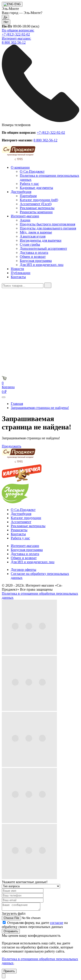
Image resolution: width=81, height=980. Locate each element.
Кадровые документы (36, 188)
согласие (56, 923)
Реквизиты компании (36, 212)
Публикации (20, 273)
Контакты (18, 277)
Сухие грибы (30, 244)
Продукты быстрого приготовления (47, 224)
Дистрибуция (21, 192)
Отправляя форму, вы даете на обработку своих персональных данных (35, 925)
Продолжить (11, 446)
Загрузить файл (13, 913)
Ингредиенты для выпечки (40, 240)
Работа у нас (29, 184)
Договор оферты (23, 570)
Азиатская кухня (32, 236)
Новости (17, 269)
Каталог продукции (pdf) (39, 200)
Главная (17, 404)
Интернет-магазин (25, 216)
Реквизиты (19, 530)
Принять (9, 971)
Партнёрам (28, 196)
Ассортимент (21, 522)
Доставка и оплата (34, 252)
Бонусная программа (36, 261)
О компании (20, 167)
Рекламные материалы (37, 208)
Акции (25, 220)
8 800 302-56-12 (45, 140)
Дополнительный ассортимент (43, 248)
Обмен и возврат (33, 257)
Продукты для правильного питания (48, 228)
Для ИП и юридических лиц (41, 265)
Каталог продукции (26, 518)
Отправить (11, 931)
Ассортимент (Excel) (36, 204)
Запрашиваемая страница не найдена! (40, 408)
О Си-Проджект (32, 171)
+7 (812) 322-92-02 (51, 132)
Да (5, 17)
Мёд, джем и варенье (36, 232)
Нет (6, 22)
